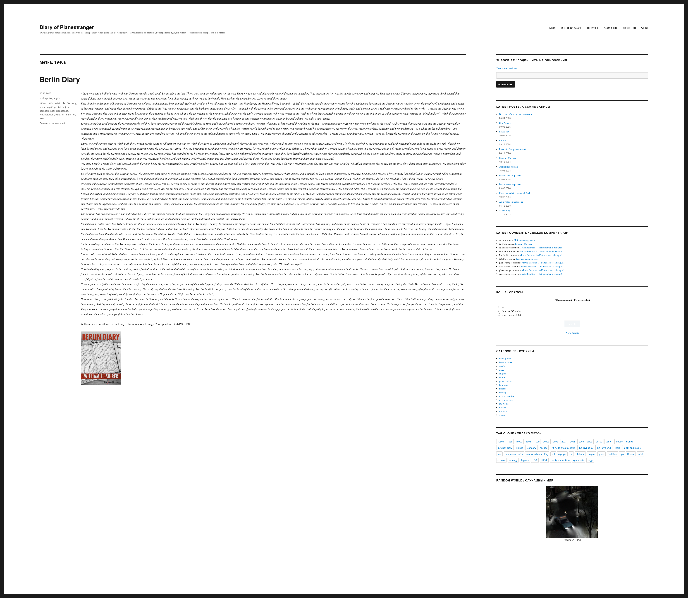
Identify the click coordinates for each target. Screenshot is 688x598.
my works (503, 403)
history (60, 107)
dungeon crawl (505, 447)
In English (571, 28)
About (644, 28)
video (502, 415)
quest (601, 454)
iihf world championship (563, 447)
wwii (42, 118)
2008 (581, 441)
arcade (619, 441)
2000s (546, 441)
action (609, 441)
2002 (555, 441)
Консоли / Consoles (511, 311)
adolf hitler (60, 103)
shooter (501, 460)
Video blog (504, 210)
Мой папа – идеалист (524, 240)
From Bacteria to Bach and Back (515, 193)
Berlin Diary (60, 79)
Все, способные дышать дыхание (516, 114)
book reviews (505, 362)
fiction (502, 377)
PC (503, 307)
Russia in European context (512, 149)
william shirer (68, 114)
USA (534, 460)
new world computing (537, 454)
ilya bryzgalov (586, 447)
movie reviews (506, 399)
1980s (501, 441)
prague (591, 454)
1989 (509, 441)
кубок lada (578, 460)
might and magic (632, 447)
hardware (503, 384)
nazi (52, 110)
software (503, 411)
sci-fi (640, 454)
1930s (43, 103)
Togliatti (525, 460)
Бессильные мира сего (510, 175)
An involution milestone (511, 201)
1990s (519, 441)
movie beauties (506, 396)
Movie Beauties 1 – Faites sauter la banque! (540, 247)
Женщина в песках (508, 166)
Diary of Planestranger (67, 27)
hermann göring (48, 107)
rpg (622, 454)
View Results (572, 332)
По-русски (592, 28)
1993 (528, 441)
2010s (599, 441)
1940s (50, 103)
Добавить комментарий (52, 123)
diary (501, 369)
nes (499, 454)
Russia (630, 454)
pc (571, 454)
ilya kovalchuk (604, 447)
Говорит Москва (507, 157)
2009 (589, 441)
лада (590, 460)
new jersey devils (514, 454)
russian (502, 407)
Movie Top (629, 28)
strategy (513, 460)
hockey (502, 392)
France (519, 447)
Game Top (611, 28)
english (57, 98)
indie (617, 447)
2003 (564, 441)
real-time (612, 454)
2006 (572, 441)
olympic (562, 454)
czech (502, 366)
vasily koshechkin (560, 460)
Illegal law (504, 131)
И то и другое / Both (512, 314)
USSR (544, 460)
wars (58, 114)
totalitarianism (47, 114)
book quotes (46, 98)
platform (580, 454)
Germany (71, 103)
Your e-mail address (506, 67)
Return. (502, 140)
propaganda (62, 110)
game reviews (505, 381)
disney (629, 441)
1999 (536, 441)
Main (552, 28)
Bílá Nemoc (505, 122)
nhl (553, 454)
